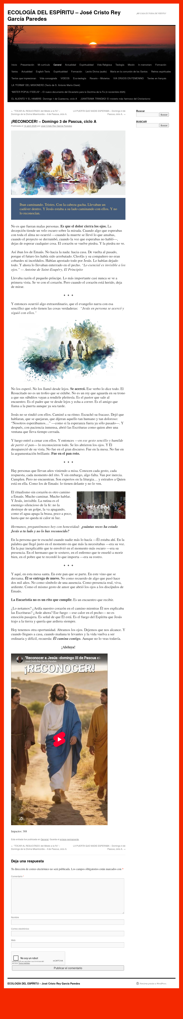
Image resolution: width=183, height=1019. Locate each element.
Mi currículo (44, 64)
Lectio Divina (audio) (96, 71)
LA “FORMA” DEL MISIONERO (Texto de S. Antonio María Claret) (45, 85)
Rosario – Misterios (100, 78)
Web (13, 940)
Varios (14, 71)
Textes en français (156, 78)
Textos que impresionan (23, 78)
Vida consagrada (48, 78)
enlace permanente (69, 839)
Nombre (15, 917)
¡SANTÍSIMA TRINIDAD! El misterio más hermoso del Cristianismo (115, 98)
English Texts (43, 71)
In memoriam (145, 64)
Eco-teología (79, 78)
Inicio (14, 64)
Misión (131, 64)
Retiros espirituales (161, 71)
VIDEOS (65, 78)
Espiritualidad (86, 64)
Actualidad (70, 64)
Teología (119, 64)
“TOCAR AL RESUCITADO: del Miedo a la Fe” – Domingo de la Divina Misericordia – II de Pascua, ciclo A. (39, 112)
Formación (160, 64)
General (57, 64)
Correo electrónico (20, 928)
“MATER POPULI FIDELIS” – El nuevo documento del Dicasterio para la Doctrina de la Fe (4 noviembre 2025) (68, 92)
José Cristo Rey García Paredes (56, 125)
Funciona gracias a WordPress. (153, 983)
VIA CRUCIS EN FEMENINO (128, 78)
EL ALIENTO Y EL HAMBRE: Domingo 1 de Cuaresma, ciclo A (44, 98)
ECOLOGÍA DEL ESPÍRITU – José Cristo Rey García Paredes (64, 15)
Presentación (27, 64)
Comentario (17, 876)
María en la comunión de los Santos (129, 71)
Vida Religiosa (104, 64)
